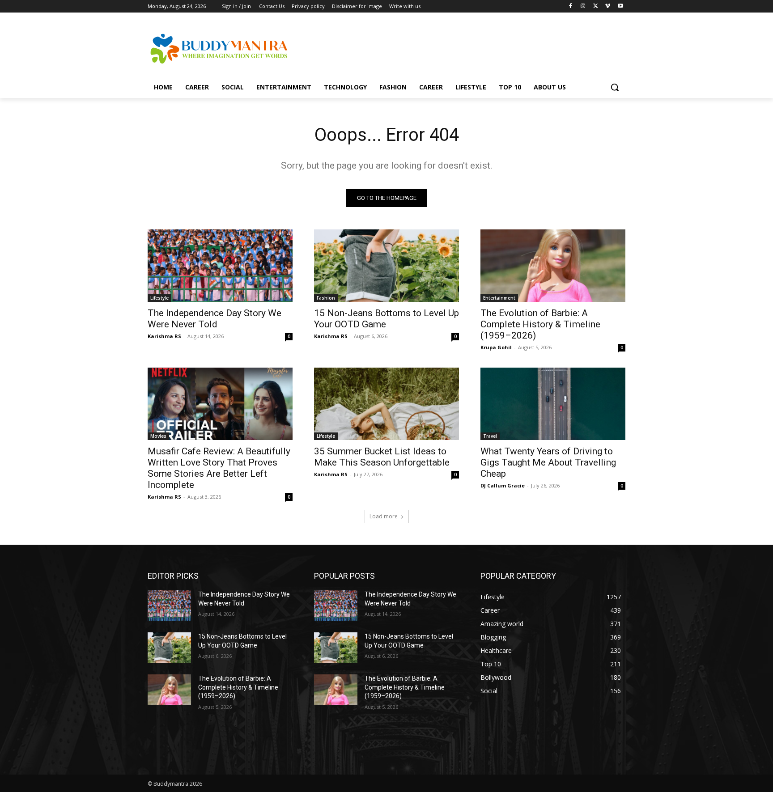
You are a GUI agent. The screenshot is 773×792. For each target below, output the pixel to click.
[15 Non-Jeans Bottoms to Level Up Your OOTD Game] (386, 265)
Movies (158, 436)
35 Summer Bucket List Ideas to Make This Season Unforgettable (382, 457)
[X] (595, 6)
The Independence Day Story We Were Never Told (214, 319)
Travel (490, 436)
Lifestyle (159, 298)
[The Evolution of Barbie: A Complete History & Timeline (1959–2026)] (552, 265)
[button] (614, 87)
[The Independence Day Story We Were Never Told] (220, 265)
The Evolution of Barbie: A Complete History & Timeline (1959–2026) (540, 324)
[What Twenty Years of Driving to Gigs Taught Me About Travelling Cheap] (552, 404)
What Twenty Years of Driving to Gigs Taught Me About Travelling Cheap (548, 462)
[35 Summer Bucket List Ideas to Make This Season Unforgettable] (386, 404)
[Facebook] (570, 6)
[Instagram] (583, 6)
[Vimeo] (608, 6)
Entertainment (499, 298)
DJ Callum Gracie (502, 485)
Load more (384, 516)
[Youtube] (620, 6)
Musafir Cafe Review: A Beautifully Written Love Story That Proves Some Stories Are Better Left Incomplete (219, 468)
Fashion (326, 298)
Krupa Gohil (496, 347)
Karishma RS (164, 336)
